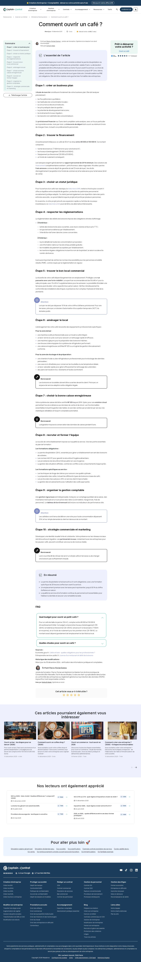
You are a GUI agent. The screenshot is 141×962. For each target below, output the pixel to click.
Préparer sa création (91, 908)
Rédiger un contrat (65, 882)
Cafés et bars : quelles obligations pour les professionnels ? (72, 652)
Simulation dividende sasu (44, 849)
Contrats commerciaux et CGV (94, 917)
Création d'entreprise (32, 9)
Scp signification (74, 849)
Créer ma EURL (8, 894)
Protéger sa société (38, 882)
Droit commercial (36, 911)
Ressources (98, 9)
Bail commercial (62, 894)
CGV (58, 885)
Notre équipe (115, 908)
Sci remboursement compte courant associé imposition (58, 852)
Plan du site (115, 914)
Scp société (61, 849)
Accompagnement (81, 9)
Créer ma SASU (8, 888)
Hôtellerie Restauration (39, 17)
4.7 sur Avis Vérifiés (42, 873)
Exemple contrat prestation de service (97, 849)
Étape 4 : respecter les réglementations (14, 58)
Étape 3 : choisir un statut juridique (19, 54)
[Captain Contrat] (12, 9)
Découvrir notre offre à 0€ (103, 3)
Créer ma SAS (7, 885)
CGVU (71, 958)
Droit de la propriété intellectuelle (41, 914)
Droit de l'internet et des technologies (43, 917)
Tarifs (110, 9)
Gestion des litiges (118, 882)
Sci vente (31, 852)
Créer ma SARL (8, 891)
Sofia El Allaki (50, 46)
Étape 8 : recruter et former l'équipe (14, 77)
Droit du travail (35, 920)
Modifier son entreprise (13, 905)
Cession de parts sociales (12, 914)
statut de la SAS (54, 204)
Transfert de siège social (12, 908)
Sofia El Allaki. (47, 682)
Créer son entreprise (91, 911)
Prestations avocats (38, 905)
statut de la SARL (74, 189)
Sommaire (10, 43)
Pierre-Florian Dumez (53, 41)
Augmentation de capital (11, 911)
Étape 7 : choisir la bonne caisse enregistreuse (15, 72)
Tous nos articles (90, 937)
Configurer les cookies (59, 958)
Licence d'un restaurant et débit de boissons (76, 655)
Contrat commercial (64, 888)
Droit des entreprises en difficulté (41, 923)
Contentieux (34, 925)
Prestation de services (65, 891)
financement (40, 165)
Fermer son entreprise (91, 925)
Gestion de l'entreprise (92, 920)
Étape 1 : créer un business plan (18, 47)
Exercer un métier (21, 17)
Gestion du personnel (93, 882)
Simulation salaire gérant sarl (22, 849)
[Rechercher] (117, 9)
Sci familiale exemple (105, 852)
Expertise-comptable (64, 908)
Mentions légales (104, 958)
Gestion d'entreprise (51, 9)
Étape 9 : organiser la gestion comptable (14, 82)
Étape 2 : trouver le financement (18, 50)
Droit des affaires (36, 908)
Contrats (66, 9)
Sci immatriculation (88, 852)
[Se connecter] (136, 9)
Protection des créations (92, 931)
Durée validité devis (121, 849)
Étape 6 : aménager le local (16, 67)
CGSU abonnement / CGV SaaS (85, 958)
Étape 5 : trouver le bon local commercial (15, 63)
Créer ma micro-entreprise (12, 897)
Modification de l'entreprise (93, 923)
